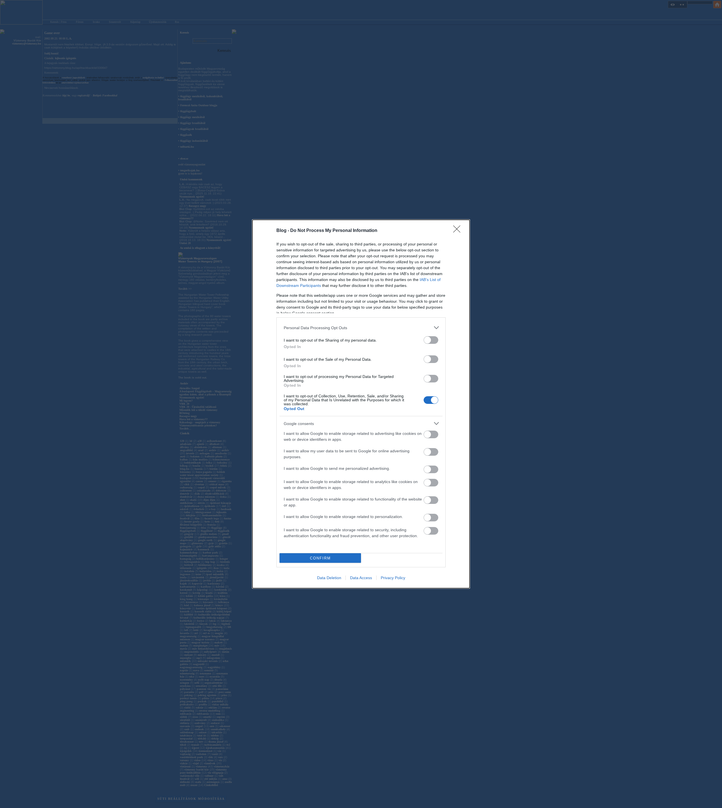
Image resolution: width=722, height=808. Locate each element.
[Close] (458, 230)
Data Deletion (329, 577)
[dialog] (361, 404)
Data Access (361, 577)
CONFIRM (320, 558)
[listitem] (361, 328)
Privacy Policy (393, 577)
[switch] (431, 340)
